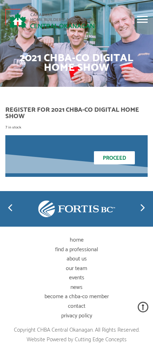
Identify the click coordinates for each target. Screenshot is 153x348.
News (76, 287)
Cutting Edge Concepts (101, 339)
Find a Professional (76, 249)
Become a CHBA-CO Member (76, 296)
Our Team (76, 268)
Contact (76, 306)
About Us (77, 259)
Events (76, 278)
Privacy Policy (76, 316)
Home (77, 240)
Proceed (114, 158)
